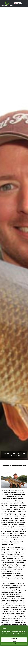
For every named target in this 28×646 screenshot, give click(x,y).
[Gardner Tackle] (7, 4)
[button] (26, 4)
